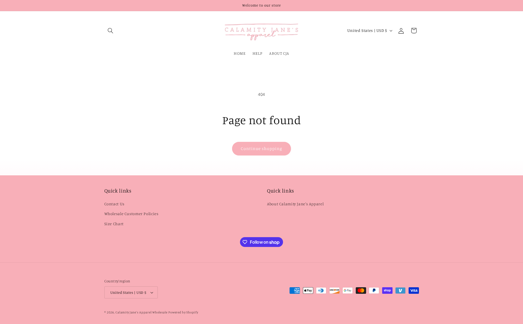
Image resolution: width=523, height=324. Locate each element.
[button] (110, 30)
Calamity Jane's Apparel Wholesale (141, 312)
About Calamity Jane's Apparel (295, 203)
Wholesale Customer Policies (131, 213)
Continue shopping (261, 148)
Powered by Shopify (183, 312)
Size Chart (114, 223)
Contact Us (114, 203)
